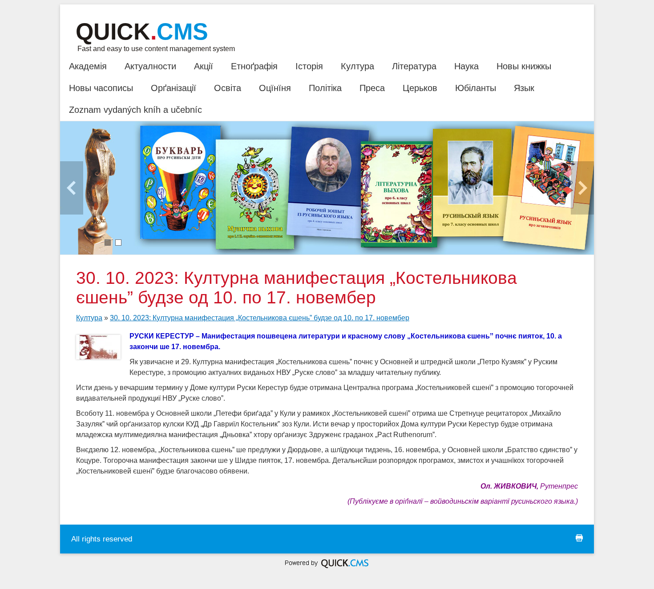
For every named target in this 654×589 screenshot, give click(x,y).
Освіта (227, 88)
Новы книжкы (524, 66)
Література (414, 66)
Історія (309, 66)
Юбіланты (475, 88)
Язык (524, 88)
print (579, 537)
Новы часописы (101, 88)
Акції (203, 66)
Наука (466, 66)
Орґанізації (173, 88)
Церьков (420, 88)
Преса (372, 88)
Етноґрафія (254, 66)
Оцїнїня (275, 88)
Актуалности (150, 66)
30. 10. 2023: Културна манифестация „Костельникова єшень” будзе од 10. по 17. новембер (259, 318)
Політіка (325, 88)
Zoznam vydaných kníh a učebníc (135, 110)
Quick (142, 31)
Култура (357, 66)
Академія (88, 66)
